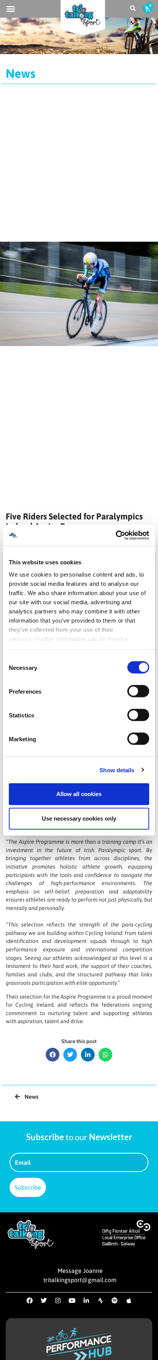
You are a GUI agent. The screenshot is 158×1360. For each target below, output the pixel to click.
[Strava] (100, 1300)
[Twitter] (44, 1300)
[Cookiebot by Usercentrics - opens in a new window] (115, 535)
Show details (116, 770)
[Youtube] (72, 1300)
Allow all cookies (79, 794)
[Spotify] (115, 1300)
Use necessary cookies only (79, 818)
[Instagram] (58, 1300)
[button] (11, 9)
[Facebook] (29, 1300)
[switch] (138, 691)
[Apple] (129, 1300)
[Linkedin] (86, 1300)
